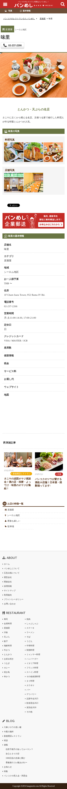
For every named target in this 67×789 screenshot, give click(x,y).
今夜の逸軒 (9, 731)
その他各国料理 (33, 676)
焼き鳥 (7, 672)
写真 (10, 11)
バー (28, 690)
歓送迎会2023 (32, 703)
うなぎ (7, 663)
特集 (59, 474)
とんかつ (8, 654)
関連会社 (8, 582)
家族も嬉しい (13, 521)
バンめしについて (12, 568)
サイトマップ (10, 590)
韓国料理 (30, 650)
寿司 (6, 619)
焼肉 (28, 619)
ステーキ (30, 628)
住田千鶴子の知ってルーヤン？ (19, 749)
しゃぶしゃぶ (32, 623)
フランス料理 (32, 668)
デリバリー (31, 694)
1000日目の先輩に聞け (15, 758)
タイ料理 (30, 681)
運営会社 (8, 577)
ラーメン (30, 632)
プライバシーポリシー (13, 599)
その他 (29, 712)
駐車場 (11, 526)
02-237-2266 (15, 45)
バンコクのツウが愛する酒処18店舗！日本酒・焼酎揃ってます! (48, 482)
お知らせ (8, 767)
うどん (29, 641)
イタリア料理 (32, 663)
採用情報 (8, 586)
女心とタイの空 (12, 754)
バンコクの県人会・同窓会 (15, 776)
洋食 (6, 632)
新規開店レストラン (21, 474)
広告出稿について (12, 573)
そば (28, 637)
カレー (7, 668)
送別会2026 (31, 707)
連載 (6, 745)
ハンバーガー (32, 659)
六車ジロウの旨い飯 (12, 727)
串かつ (7, 676)
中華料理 (30, 646)
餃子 (6, 641)
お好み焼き (9, 659)
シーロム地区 (13, 515)
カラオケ (30, 685)
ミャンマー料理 (33, 654)
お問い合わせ (10, 604)
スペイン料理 (32, 672)
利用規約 (8, 595)
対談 (6, 740)
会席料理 (8, 623)
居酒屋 (10, 510)
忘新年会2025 (32, 698)
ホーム (7, 564)
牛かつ (7, 650)
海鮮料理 (8, 646)
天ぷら (7, 637)
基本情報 (27, 11)
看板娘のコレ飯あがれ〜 (16, 762)
